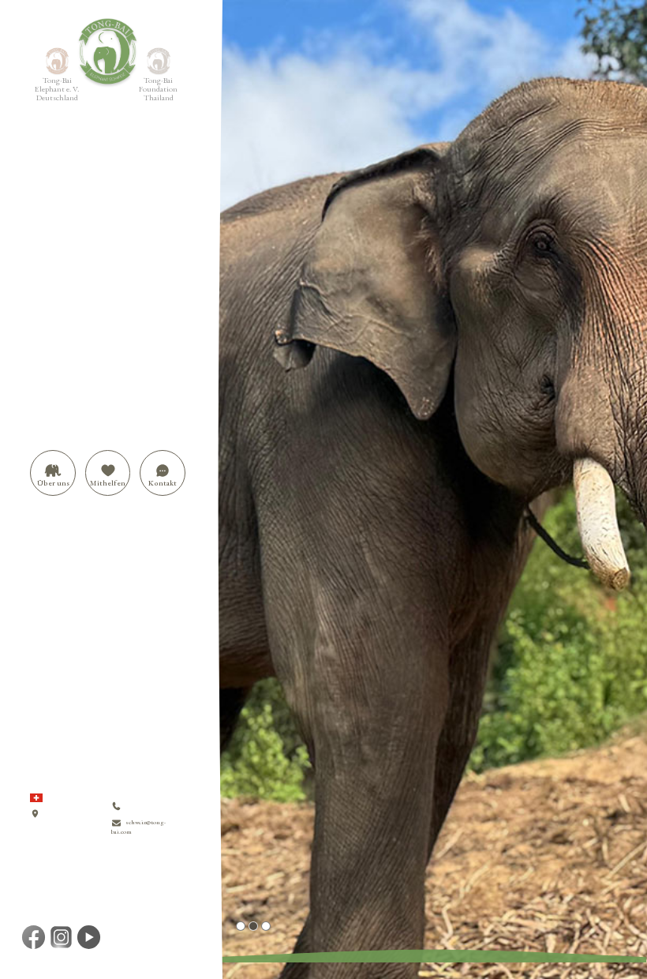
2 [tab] (253, 926)
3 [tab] (266, 926)
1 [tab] (240, 926)
